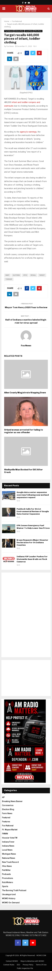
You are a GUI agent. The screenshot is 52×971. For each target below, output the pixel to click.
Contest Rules (8, 965)
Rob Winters (7, 882)
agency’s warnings (28, 132)
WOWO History (8, 898)
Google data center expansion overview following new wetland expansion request (33, 494)
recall (33, 275)
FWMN (5, 834)
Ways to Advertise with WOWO (32, 961)
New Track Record (10, 862)
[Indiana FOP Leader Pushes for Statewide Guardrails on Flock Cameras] (8, 559)
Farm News (7, 813)
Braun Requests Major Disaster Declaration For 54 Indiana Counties (32, 542)
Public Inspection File (25, 968)
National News (8, 858)
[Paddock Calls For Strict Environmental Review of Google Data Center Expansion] (8, 512)
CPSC (25, 275)
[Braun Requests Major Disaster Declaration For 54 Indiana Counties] (8, 543)
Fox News (10, 46)
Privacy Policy (28, 965)
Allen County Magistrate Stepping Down (25, 392)
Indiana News (19, 31)
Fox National (9, 31)
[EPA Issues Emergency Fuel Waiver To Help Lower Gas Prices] (8, 528)
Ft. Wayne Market (9, 830)
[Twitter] (25, 943)
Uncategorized (9, 894)
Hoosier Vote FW (9, 838)
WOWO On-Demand (11, 902)
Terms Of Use (41, 965)
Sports (5, 886)
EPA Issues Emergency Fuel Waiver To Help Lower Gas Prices (33, 526)
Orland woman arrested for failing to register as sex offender (23, 431)
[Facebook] (18, 943)
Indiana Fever (8, 842)
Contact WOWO (12, 961)
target (42, 275)
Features (6, 821)
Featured (6, 817)
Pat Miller (6, 870)
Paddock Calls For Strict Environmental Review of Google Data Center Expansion (33, 511)
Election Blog (8, 809)
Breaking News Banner (12, 801)
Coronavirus (7, 805)
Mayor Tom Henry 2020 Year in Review (26, 307)
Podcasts (6, 874)
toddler (9, 279)
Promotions (7, 878)
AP (3, 797)
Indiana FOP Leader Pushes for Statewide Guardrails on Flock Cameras (32, 559)
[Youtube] (33, 943)
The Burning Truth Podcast (14, 890)
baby (7, 275)
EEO (18, 965)
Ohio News (38, 31)
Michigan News (9, 854)
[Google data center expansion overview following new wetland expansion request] (8, 495)
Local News (29, 31)
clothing (16, 275)
